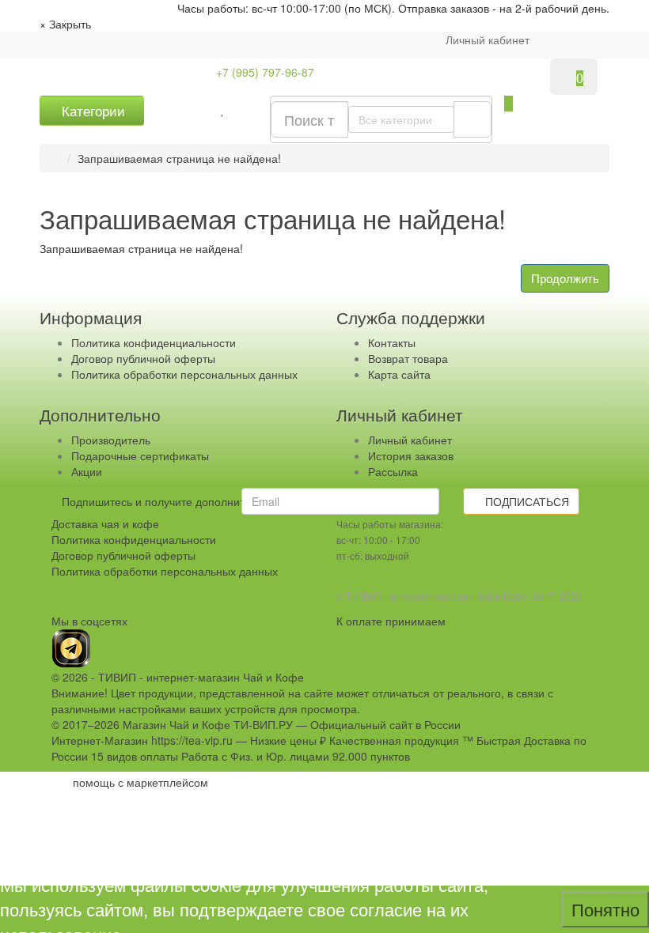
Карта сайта (399, 374)
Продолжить (565, 278)
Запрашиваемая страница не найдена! (179, 158)
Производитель (110, 440)
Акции (86, 471)
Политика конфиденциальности (153, 342)
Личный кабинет (410, 440)
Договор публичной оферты (143, 358)
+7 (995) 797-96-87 (263, 72)
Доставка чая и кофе (105, 523)
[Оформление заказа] (586, 39)
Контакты (392, 342)
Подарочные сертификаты (140, 455)
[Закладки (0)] (223, 109)
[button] (508, 103)
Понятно (605, 909)
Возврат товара (408, 358)
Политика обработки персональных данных (184, 374)
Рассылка (393, 471)
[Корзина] (559, 39)
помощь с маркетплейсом (140, 782)
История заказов (411, 455)
